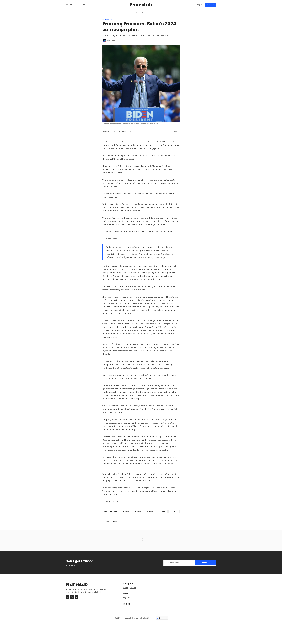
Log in (199, 5)
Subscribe (211, 5)
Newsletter (107, 19)
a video (108, 155)
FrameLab (111, 40)
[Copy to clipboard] (174, 511)
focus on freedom (133, 142)
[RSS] (76, 597)
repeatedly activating (165, 330)
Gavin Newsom (114, 276)
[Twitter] (72, 597)
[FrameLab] (104, 40)
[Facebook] (67, 597)
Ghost (145, 618)
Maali (152, 618)
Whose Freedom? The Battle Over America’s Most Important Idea (134, 224)
